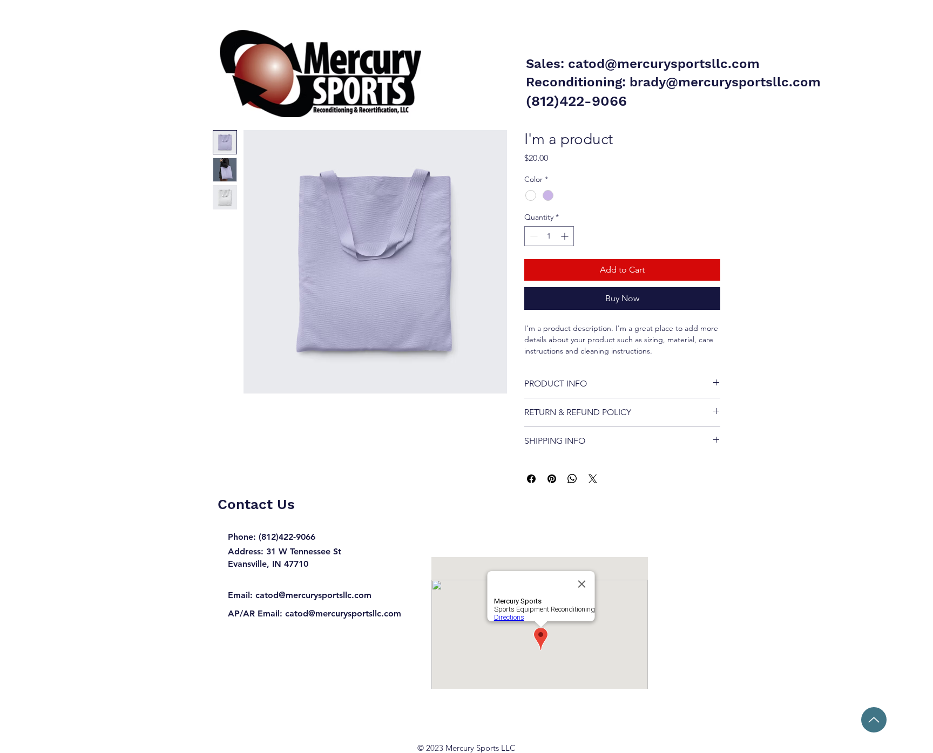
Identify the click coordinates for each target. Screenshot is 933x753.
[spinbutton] (549, 236)
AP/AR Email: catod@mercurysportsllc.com (314, 613)
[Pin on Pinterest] (551, 478)
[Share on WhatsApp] (572, 478)
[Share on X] (592, 478)
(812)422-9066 (576, 101)
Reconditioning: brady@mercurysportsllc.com (673, 82)
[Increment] (565, 236)
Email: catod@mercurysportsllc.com (299, 595)
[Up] (874, 719)
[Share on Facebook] (531, 478)
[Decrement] (532, 236)
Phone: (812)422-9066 (271, 537)
